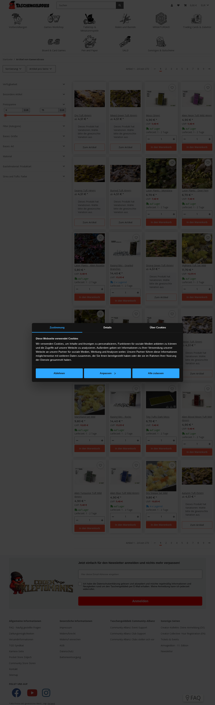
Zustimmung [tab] (57, 327)
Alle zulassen (156, 373)
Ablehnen (59, 373)
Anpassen (106, 373)
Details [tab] (107, 327)
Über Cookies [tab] (158, 327)
